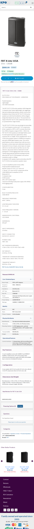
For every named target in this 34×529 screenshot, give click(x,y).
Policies (5, 506)
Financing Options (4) (9, 406)
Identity (5, 306)
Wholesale (6, 487)
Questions (6, 414)
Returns (5, 483)
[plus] (11, 78)
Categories (6, 429)
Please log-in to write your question (17, 422)
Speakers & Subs (15, 433)
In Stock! (13, 67)
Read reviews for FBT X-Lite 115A (12, 391)
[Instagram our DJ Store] (8, 510)
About (5, 502)
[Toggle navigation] (32, 3)
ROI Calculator (8, 494)
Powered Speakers (26, 433)
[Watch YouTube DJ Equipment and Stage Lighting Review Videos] (16, 510)
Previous (2, 461)
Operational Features (9, 338)
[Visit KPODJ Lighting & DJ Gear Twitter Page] (12, 510)
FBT (7, 437)
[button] (17, 55)
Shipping (10, 71)
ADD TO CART (20, 78)
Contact (6, 479)
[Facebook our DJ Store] (5, 510)
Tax (3, 71)
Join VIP (11, 74)
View (20, 406)
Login (22, 3)
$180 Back (4, 74)
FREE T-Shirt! (7, 491)
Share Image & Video (6, 399)
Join (18, 3)
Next (32, 461)
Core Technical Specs (9, 279)
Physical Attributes (8, 318)
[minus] (5, 78)
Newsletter (7, 498)
